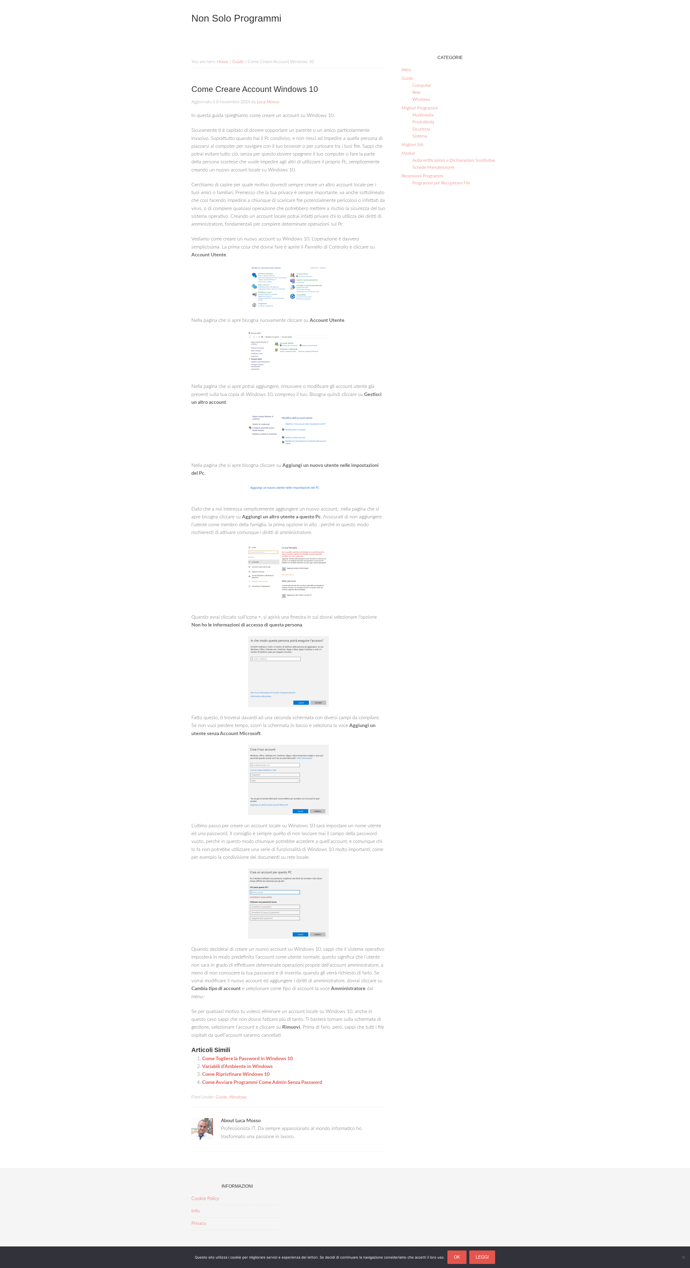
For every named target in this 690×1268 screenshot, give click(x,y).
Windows (238, 1097)
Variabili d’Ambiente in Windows (237, 1066)
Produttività (423, 122)
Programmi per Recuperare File (441, 183)
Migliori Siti (412, 145)
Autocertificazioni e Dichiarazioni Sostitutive (453, 160)
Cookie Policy (205, 1198)
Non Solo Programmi (236, 18)
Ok (457, 1257)
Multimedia (423, 115)
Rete (416, 92)
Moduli (408, 153)
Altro (406, 70)
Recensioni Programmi (422, 176)
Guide (221, 1097)
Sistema (419, 136)
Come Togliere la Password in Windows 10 (247, 1058)
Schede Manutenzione (433, 167)
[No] (683, 1257)
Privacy (198, 1223)
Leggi (482, 1257)
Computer (421, 85)
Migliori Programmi (420, 108)
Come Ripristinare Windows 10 (236, 1074)
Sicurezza (421, 129)
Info (195, 1211)
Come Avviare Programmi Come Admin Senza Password (262, 1082)
